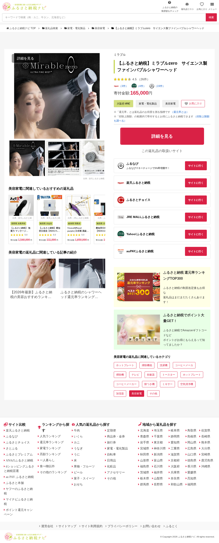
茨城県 (144, 472)
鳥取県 (191, 430)
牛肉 (77, 430)
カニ (77, 442)
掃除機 (120, 374)
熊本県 (205, 442)
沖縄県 (205, 466)
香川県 (191, 466)
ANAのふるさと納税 (19, 460)
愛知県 (175, 442)
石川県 (158, 466)
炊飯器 (151, 374)
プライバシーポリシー (123, 526)
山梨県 (158, 478)
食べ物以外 (47, 466)
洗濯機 (163, 365)
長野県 (158, 484)
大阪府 (175, 466)
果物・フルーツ (84, 466)
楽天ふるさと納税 (18, 430)
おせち (78, 484)
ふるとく (172, 526)
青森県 (144, 436)
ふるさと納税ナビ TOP (22, 28)
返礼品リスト (187, 9)
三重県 (175, 448)
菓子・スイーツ (84, 478)
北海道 (144, 430)
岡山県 (191, 442)
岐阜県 (175, 430)
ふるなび (12, 436)
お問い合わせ (152, 526)
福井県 (158, 472)
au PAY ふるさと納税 (20, 476)
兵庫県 (175, 472)
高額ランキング (50, 454)
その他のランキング (53, 472)
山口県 (191, 454)
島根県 (191, 436)
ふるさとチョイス (18, 442)
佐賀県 (205, 430)
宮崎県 (205, 454)
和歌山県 (177, 484)
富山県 (158, 460)
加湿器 (120, 393)
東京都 (158, 442)
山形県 (144, 460)
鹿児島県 (207, 460)
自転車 (111, 454)
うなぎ (78, 448)
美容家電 (100, 28)
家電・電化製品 (76, 28)
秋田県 (144, 454)
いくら (78, 436)
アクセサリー (116, 472)
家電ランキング (50, 448)
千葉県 (158, 436)
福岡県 (191, 484)
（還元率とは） (180, 111)
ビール (78, 472)
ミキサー (167, 384)
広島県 (191, 448)
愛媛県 (191, 472)
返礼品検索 (51, 28)
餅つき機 (149, 384)
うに (77, 454)
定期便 (111, 430)
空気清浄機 (186, 384)
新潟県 (158, 454)
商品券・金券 (116, 436)
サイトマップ (67, 526)
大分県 (205, 448)
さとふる (12, 448)
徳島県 (191, 460)
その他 (153, 393)
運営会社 (47, 526)
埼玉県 (158, 430)
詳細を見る (25, 58)
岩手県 (144, 442)
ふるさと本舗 (15, 482)
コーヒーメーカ (184, 365)
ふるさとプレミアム (19, 454)
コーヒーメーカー (126, 384)
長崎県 (205, 436)
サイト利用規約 (91, 526)
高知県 (191, 478)
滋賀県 (175, 454)
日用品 (111, 460)
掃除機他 (147, 365)
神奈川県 (160, 448)
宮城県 (144, 448)
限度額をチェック (170, 9)
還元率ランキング (52, 442)
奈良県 (175, 478)
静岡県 (175, 436)
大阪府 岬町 (123, 103)
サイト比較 (17, 424)
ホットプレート (125, 365)
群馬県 (144, 484)
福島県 (144, 466)
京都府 (175, 460)
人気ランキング (50, 436)
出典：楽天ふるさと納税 (93, 178)
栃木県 (144, 478)
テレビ (135, 374)
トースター (168, 374)
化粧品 (111, 466)
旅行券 (111, 442)
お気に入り (202, 9)
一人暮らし (47, 460)
